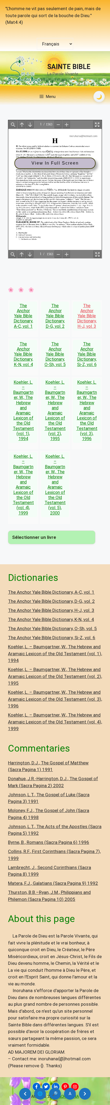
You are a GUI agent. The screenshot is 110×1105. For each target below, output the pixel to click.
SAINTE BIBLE (69, 67)
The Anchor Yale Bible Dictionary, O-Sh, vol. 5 (55, 354)
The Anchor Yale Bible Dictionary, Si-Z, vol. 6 (87, 354)
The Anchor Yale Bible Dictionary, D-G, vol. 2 (55, 316)
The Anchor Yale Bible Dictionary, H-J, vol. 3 (87, 316)
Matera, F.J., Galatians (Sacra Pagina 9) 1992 (53, 883)
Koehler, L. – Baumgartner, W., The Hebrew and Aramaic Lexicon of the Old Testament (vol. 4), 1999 (23, 484)
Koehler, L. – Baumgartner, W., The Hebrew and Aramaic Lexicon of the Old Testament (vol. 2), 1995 (55, 410)
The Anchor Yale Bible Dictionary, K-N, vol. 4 (23, 354)
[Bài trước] (25, 1094)
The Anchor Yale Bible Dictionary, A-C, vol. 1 (23, 316)
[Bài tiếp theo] (85, 1094)
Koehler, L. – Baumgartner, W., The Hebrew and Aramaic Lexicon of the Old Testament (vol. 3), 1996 (86, 410)
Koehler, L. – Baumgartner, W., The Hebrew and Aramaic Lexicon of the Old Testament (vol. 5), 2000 (55, 484)
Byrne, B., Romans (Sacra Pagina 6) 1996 (48, 842)
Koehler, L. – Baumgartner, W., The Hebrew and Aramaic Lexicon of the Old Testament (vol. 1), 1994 (23, 410)
